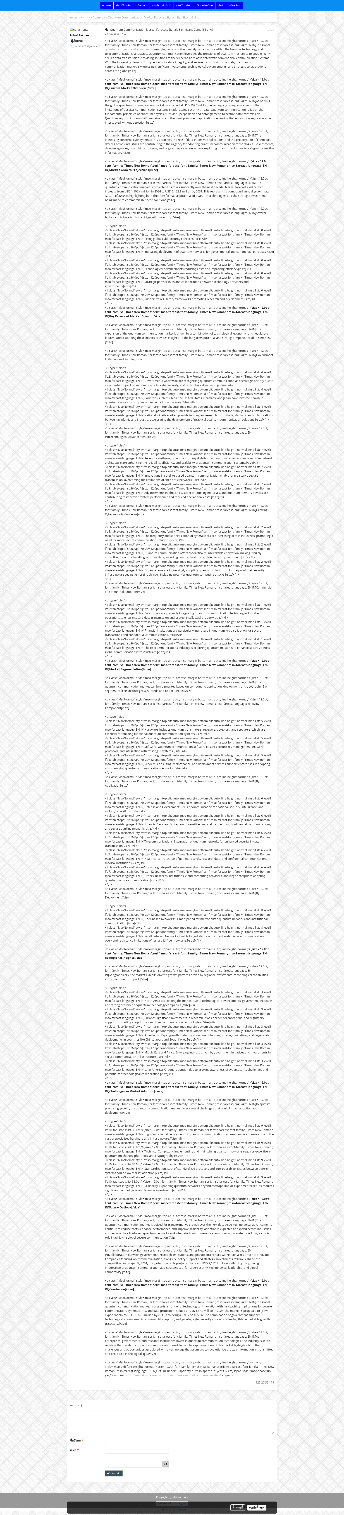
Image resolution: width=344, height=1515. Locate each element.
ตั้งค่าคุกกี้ (238, 1507)
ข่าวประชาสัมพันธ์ (161, 5)
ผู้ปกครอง (99, 17)
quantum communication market (127, 49)
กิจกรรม (142, 5)
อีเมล (74, 1450)
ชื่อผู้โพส (76, 1440)
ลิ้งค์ (220, 5)
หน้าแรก (106, 5)
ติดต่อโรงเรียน (205, 5)
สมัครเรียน (234, 5)
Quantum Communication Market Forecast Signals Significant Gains (153, 17)
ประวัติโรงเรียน (124, 5)
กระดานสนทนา (80, 17)
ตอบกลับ (115, 1473)
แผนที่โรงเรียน (183, 5)
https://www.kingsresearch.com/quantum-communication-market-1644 (173, 1375)
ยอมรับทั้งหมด (256, 1507)
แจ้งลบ (270, 30)
